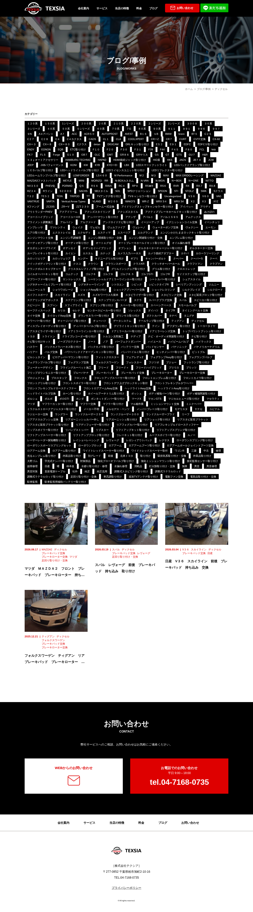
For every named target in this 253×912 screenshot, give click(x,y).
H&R (205, 154)
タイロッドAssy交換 (59, 315)
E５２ (159, 144)
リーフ (185, 414)
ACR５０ (89, 133)
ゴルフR (165, 274)
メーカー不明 (91, 409)
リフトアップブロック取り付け (91, 435)
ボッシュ (136, 393)
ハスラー (32, 346)
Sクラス (218, 191)
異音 (196, 466)
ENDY (30, 149)
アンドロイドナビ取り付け (118, 222)
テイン (156, 326)
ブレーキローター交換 (192, 372)
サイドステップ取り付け (191, 274)
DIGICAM (113, 144)
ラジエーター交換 (37, 414)
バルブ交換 (51, 351)
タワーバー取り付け (39, 320)
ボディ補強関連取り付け (201, 393)
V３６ (191, 196)
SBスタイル (101, 191)
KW (86, 165)
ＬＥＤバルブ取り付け (40, 170)
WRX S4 (179, 201)
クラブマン (216, 263)
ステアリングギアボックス (42, 300)
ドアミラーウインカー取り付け (86, 331)
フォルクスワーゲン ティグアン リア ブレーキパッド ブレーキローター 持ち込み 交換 (56, 662)
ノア (105, 341)
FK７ (30, 154)
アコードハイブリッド (40, 216)
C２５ (208, 133)
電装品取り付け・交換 (203, 476)
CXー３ (31, 144)
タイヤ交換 (33, 315)
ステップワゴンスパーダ (112, 300)
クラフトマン (195, 263)
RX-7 (199, 185)
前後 (110, 455)
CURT (183, 139)
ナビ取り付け (199, 336)
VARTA (50, 201)
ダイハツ (153, 310)
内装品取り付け (72, 455)
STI (176, 191)
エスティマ (104, 232)
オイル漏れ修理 (181, 242)
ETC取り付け (78, 149)
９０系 (157, 128)
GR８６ (124, 154)
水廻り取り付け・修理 (94, 466)
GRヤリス (142, 154)
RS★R (149, 185)
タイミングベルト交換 (195, 310)
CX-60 (216, 139)
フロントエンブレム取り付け (159, 377)
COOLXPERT (136, 139)
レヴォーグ (112, 440)
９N (29, 133)
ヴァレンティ (57, 227)
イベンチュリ (212, 222)
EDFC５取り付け (208, 144)
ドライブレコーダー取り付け (79, 336)
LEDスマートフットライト (151, 165)
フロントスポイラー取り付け (79, 383)
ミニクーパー (194, 403)
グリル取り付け (161, 268)
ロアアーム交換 (36, 450)
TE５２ (45, 196)
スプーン (52, 305)
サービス (102, 8)
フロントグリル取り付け (41, 383)
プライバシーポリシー (126, 887)
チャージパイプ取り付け (72, 320)
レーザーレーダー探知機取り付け (46, 440)
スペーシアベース (161, 305)
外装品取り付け (202, 455)
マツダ (31, 403)
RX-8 (212, 185)
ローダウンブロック (90, 445)
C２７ (30, 139)
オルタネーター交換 (201, 248)
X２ (193, 201)
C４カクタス (74, 139)
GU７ (192, 154)
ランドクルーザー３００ (125, 414)
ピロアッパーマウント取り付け (70, 357)
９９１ (186, 128)
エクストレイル (61, 232)
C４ (57, 139)
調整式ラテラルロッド (168, 471)
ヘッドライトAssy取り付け (173, 388)
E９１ (173, 144)
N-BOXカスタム (124, 180)
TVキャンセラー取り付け (142, 196)
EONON (46, 149)
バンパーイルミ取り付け (135, 351)
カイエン (70, 253)
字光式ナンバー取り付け (59, 461)
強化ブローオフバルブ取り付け (116, 461)
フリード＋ (122, 367)
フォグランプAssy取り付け (166, 357)
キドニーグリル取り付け (109, 258)
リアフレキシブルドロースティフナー (177, 424)
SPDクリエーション (139, 191)
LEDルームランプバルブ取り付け (46, 175)
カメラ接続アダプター (161, 253)
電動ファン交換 (174, 476)
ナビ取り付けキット (39, 341)
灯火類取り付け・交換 (162, 466)
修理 (218, 450)
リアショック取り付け (157, 419)
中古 (206, 450)
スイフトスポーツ (37, 294)
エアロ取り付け (36, 232)
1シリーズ (68, 123)
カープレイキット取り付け (42, 253)
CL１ (106, 139)
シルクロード (215, 289)
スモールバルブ (187, 305)
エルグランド (145, 232)
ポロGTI (64, 398)
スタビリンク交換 (171, 294)
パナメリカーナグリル (207, 346)
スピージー (33, 305)
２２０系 (136, 123)
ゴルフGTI (147, 274)
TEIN (60, 196)
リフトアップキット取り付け (132, 429)
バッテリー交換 (130, 346)
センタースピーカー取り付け (104, 310)
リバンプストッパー (77, 429)
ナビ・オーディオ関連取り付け (166, 336)
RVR (176, 185)
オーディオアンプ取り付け (42, 242)
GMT (110, 154)
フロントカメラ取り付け (197, 377)
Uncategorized (172, 196)
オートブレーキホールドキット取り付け (141, 242)
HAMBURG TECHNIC (78, 159)
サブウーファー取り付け (41, 279)
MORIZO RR (99, 180)
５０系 (66, 128)
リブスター (102, 429)
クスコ (77, 263)
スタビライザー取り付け (139, 294)
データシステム (122, 320)
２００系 (86, 123)
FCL (201, 149)
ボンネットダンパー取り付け (108, 398)
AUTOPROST (110, 133)
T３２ (30, 196)
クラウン (93, 263)
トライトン (48, 336)
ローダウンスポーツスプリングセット (49, 445)
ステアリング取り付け (78, 300)
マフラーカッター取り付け (57, 403)
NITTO (210, 180)
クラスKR (138, 263)
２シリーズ (154, 123)
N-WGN (160, 180)
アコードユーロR (70, 216)
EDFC (187, 144)
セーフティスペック (39, 310)
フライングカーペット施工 (75, 367)
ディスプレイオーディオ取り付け (46, 326)
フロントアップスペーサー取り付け (114, 377)
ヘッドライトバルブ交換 (41, 393)
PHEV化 (50, 185)
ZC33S (50, 206)
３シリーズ (33, 128)
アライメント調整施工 (40, 222)
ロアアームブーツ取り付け (144, 445)
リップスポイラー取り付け (42, 429)
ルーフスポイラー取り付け (165, 435)
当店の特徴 (122, 8)
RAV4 (108, 185)
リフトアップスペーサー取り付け (46, 435)
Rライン (48, 191)
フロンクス (80, 377)
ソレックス (134, 310)
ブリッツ (191, 367)
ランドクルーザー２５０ (89, 414)
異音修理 (212, 466)
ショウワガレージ (62, 289)
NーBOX (177, 180)
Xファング (33, 206)
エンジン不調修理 (70, 237)
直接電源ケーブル (55, 471)
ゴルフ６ (90, 274)
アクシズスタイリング (97, 211)
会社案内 (83, 8)
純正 (87, 471)
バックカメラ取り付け (101, 346)
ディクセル (197, 320)
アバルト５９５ (169, 216)
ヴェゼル (95, 227)
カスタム (88, 253)
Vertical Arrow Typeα (73, 201)
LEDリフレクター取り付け (167, 170)
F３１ (137, 149)
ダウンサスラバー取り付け (93, 315)
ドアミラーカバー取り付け (126, 331)
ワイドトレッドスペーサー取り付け (103, 450)
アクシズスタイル (127, 211)
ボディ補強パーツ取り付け (164, 393)
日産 (47, 466)
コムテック (71, 274)
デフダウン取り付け (178, 326)
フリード (103, 367)
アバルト (148, 216)
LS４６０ (101, 175)
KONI (73, 165)
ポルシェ (32, 398)
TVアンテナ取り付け (109, 196)
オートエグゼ (103, 242)
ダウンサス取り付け (127, 315)
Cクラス (82, 144)
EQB (60, 149)
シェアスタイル (191, 279)
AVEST (129, 133)
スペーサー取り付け (132, 305)
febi (214, 149)
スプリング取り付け (101, 305)
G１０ (70, 154)
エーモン (210, 227)
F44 (162, 149)
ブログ (153, 8)
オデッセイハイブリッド (97, 248)
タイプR (170, 310)
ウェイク (77, 227)
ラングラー (61, 414)
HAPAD (102, 159)
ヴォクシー (191, 227)
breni (181, 133)
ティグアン (177, 320)
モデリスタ (181, 409)
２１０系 (118, 123)
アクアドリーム (68, 211)
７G (128, 128)
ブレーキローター (161, 372)
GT (167, 154)
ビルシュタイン (36, 357)
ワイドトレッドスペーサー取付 (149, 450)
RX (187, 185)
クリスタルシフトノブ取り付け (86, 268)
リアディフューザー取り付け (92, 424)
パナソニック (179, 346)
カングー (83, 258)
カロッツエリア (36, 258)
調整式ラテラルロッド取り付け (45, 476)
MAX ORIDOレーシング (190, 175)
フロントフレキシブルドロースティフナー (51, 388)
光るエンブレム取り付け (41, 455)
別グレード (94, 455)
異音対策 (32, 471)
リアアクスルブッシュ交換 (42, 419)
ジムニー (214, 284)
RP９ (135, 185)
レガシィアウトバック (139, 440)
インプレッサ (35, 227)
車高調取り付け (113, 476)
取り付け (145, 455)
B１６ (143, 133)
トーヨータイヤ (206, 326)
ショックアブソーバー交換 (129, 289)
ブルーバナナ (81, 372)
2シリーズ (174, 123)
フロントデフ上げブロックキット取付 (126, 383)
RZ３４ (31, 191)
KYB (97, 165)
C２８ (44, 139)
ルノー (191, 435)
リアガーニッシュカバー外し (82, 419)
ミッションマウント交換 (165, 403)
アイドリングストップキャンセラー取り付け (147, 206)
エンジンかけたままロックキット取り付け (184, 232)
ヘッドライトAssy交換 (138, 388)
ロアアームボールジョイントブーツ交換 (190, 445)
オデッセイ (69, 248)
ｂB (156, 133)
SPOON (162, 191)
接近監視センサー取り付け (202, 461)
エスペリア (124, 232)
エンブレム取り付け (181, 237)
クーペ (213, 258)
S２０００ (66, 191)
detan (97, 144)
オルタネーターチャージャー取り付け (160, 248)
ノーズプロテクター (69, 341)
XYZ (215, 201)
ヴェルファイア (116, 227)
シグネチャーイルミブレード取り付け (49, 284)
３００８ (192, 123)
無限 (184, 466)
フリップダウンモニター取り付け (46, 372)
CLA (118, 139)
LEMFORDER (81, 175)
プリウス (174, 367)
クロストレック (186, 268)
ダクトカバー (154, 315)
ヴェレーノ (138, 227)
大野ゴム (32, 461)
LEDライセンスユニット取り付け (125, 170)
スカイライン (63, 294)
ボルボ (48, 398)
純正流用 (102, 471)
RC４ (122, 185)
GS (157, 154)
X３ (204, 201)
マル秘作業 (137, 403)
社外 (75, 471)
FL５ (43, 154)
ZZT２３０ (82, 206)
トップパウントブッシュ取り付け (201, 331)
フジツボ (154, 362)
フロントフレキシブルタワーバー (174, 383)
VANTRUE (33, 201)
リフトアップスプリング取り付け (176, 429)
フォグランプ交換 (78, 362)
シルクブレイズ (191, 289)
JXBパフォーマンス (52, 165)
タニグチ (189, 315)
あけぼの (209, 211)
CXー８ (47, 144)
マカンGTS (154, 398)
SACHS (83, 191)
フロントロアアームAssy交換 (101, 388)
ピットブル (198, 351)
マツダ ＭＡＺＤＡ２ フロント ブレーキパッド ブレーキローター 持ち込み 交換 (55, 575)
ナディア (136, 336)
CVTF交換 (200, 139)
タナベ (173, 315)
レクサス (164, 440)
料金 (139, 8)
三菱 (194, 450)
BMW (168, 133)
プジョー (171, 362)
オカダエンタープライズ (41, 248)
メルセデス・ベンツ (117, 409)
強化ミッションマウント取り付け (160, 461)
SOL (117, 191)
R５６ (94, 185)
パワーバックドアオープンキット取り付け (89, 351)
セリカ (61, 310)
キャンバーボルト (155, 258)
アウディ (205, 206)
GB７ (84, 154)
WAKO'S (130, 201)
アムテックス (193, 216)
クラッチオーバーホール (166, 263)
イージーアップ (150, 222)
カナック (105, 253)
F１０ (96, 149)
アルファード (88, 222)
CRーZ (155, 139)
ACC (74, 133)
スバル (183, 300)
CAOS (92, 139)
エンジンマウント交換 (40, 237)
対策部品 (85, 461)
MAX (166, 175)
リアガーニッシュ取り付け (121, 419)
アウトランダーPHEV (39, 211)
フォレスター (134, 362)
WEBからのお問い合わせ (74, 768)
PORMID (67, 185)
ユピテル (214, 409)
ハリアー (32, 351)
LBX (126, 165)
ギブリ (134, 258)
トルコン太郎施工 (113, 336)
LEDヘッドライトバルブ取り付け (79, 170)
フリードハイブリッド (149, 367)
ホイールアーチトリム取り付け (106, 393)
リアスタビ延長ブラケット (192, 419)
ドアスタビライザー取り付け (44, 331)
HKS (169, 159)
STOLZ (189, 191)
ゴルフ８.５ (127, 274)
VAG (218, 196)
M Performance (123, 175)
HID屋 (156, 159)
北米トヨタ (126, 455)
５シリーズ (83, 128)
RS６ (163, 185)
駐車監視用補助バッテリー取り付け (65, 481)
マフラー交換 (88, 403)
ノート (92, 341)
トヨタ (31, 336)
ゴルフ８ (108, 274)
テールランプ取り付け (151, 320)
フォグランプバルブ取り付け (44, 362)
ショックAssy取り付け (93, 289)
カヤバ (185, 253)
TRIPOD (74, 196)
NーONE (194, 180)
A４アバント (46, 133)
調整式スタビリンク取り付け (131, 471)
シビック (136, 284)
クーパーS (197, 258)
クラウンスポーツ (115, 263)
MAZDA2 (216, 175)
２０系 (102, 123)
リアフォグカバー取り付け (132, 424)
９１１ (172, 128)
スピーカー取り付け (205, 300)
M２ (141, 175)
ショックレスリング (163, 289)
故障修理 (32, 466)
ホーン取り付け (72, 393)
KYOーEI (112, 165)
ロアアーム (115, 445)
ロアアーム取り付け (64, 450)
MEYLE (67, 180)
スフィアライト (74, 305)
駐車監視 (32, 481)
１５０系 (50, 123)
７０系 (115, 128)
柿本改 (70, 466)
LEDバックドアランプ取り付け (192, 165)
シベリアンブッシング (189, 284)
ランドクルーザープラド (160, 414)
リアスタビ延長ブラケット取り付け (48, 424)
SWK (204, 191)
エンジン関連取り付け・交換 (145, 237)
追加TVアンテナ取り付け (143, 476)
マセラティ (213, 398)
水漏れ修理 (120, 466)
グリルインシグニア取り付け (128, 268)
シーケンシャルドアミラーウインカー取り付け (115, 279)
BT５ (194, 133)
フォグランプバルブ (200, 357)
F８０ (189, 149)
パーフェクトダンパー (128, 341)
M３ (153, 175)
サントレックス (72, 279)
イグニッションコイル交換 (181, 222)
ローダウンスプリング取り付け (195, 440)
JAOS (182, 159)
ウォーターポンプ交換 (165, 227)
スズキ (81, 294)
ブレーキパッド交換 (132, 372)
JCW (211, 159)
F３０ (124, 149)
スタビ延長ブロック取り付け (205, 294)
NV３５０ (33, 185)
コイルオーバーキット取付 (42, 274)
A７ (62, 133)
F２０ (110, 149)
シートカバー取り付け (162, 279)
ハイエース (154, 341)
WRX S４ (161, 201)
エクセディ (84, 232)
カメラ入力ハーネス (129, 253)
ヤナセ (198, 409)
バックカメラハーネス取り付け (63, 346)
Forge (56, 154)
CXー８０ (64, 144)
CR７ (169, 139)
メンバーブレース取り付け (152, 409)
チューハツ (99, 320)
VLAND (96, 201)
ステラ (138, 300)
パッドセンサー (155, 346)
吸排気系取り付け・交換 (172, 455)
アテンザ (130, 216)
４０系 (51, 128)
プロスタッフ (59, 377)
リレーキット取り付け (129, 435)
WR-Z (145, 201)
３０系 (208, 123)
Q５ (81, 185)
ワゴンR (179, 450)
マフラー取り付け (113, 403)
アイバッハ (186, 206)
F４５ (175, 149)
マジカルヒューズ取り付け (183, 398)
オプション (124, 248)
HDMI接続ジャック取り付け (129, 159)
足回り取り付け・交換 (83, 476)
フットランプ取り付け (196, 362)
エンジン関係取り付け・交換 (105, 237)
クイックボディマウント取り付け (46, 263)
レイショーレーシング (86, 440)
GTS (179, 154)
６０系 (101, 128)
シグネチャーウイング (91, 284)
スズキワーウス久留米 (105, 294)
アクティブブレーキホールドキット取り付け (171, 211)
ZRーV (65, 206)
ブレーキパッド (105, 372)
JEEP (30, 165)
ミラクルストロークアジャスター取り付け (51, 409)
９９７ (216, 128)
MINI (81, 180)
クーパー (178, 258)
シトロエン (117, 284)
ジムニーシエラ (36, 289)
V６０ (205, 196)
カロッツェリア (61, 258)
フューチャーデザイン (40, 367)
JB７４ (197, 159)
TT (88, 196)
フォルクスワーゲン (107, 362)
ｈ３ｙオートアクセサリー (42, 159)
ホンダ (80, 398)
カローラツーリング (207, 253)
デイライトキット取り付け (129, 326)
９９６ (201, 128)
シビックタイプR (159, 284)
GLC (97, 154)
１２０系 (32, 123)
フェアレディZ (134, 357)
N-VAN (145, 180)
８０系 (142, 128)
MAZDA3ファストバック (41, 180)
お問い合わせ (185, 7)
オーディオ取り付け (77, 242)
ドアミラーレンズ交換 (162, 331)
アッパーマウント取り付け (102, 216)
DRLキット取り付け (137, 144)
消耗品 (138, 466)
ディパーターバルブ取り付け (90, 326)
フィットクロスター (107, 357)
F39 (150, 149)
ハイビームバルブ (178, 341)
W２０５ (113, 201)
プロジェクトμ (35, 377)
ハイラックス (203, 341)
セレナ (76, 310)
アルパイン (66, 222)
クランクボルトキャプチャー (44, 268)
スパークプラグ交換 (160, 300)
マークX (136, 398)
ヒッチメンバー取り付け (171, 351)
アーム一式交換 (105, 206)
